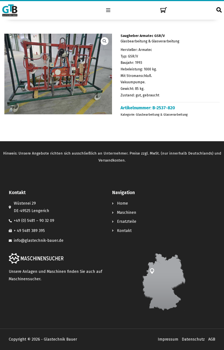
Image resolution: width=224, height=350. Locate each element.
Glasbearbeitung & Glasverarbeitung (150, 41)
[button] (108, 10)
